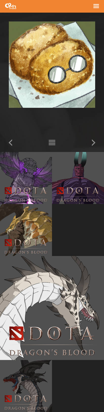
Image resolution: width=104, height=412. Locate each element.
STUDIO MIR (10, 6)
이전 (10, 142)
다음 (93, 142)
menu (96, 7)
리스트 (52, 142)
